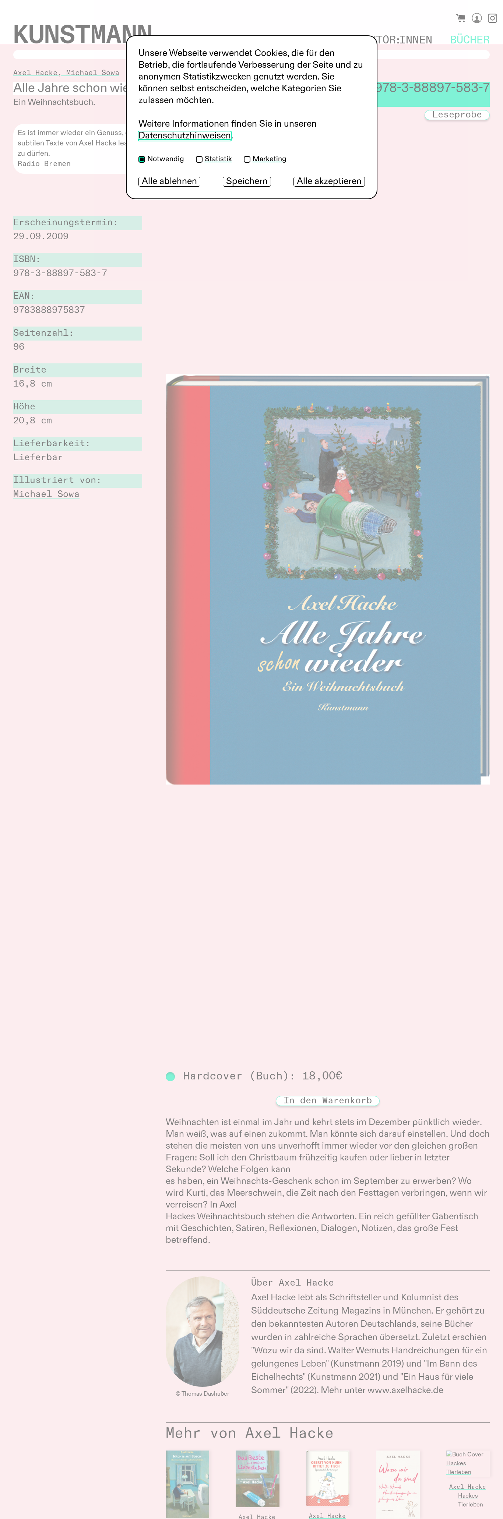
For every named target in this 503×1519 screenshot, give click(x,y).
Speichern (247, 181)
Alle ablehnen (169, 181)
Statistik (218, 159)
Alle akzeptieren (329, 181)
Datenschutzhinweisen (184, 136)
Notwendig (165, 159)
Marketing (269, 159)
